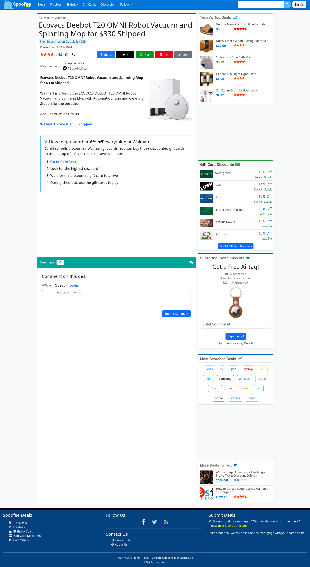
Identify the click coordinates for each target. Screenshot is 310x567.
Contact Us (122, 540)
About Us (121, 545)
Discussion (108, 4)
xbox (209, 369)
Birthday (72, 4)
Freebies (56, 4)
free (213, 388)
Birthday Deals (23, 531)
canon (228, 388)
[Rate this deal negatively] (74, 55)
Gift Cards (89, 4)
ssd (259, 388)
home (219, 398)
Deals (42, 4)
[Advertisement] (116, 229)
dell (262, 369)
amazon (244, 379)
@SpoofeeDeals (78, 68)
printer (244, 388)
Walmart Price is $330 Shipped (66, 124)
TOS (146, 557)
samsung (225, 379)
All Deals (44, 18)
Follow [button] (125, 4)
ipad (233, 369)
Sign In (299, 4)
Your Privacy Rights (128, 557)
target (262, 379)
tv (221, 369)
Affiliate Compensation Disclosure (172, 557)
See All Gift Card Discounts (236, 246)
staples (235, 398)
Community (21, 540)
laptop (248, 369)
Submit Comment (176, 314)
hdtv (208, 379)
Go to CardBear (63, 161)
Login (74, 285)
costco (252, 398)
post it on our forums (232, 526)
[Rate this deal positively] (67, 55)
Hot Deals (20, 523)
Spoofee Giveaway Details (235, 343)
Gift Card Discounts (217, 164)
